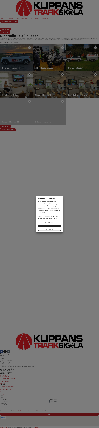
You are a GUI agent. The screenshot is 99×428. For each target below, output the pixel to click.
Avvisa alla (49, 229)
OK (49, 226)
